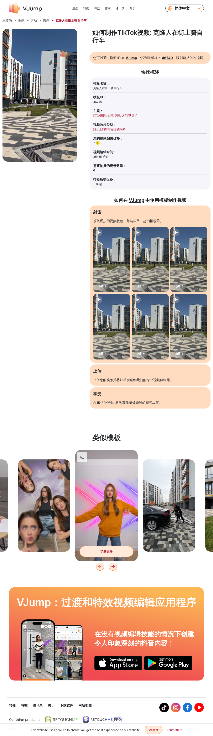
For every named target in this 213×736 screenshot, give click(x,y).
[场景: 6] (188, 326)
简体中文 (182, 8)
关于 (132, 8)
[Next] (113, 567)
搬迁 (46, 20)
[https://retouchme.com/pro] (102, 719)
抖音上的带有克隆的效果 (109, 129)
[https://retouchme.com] (61, 719)
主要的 (7, 20)
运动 (34, 20)
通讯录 (120, 8)
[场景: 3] (188, 259)
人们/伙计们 (129, 115)
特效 (97, 8)
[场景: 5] (150, 326)
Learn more (174, 729)
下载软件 (66, 705)
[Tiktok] (164, 707)
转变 (86, 8)
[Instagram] (176, 707)
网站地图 (85, 705)
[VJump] (25, 8)
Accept (153, 729)
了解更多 (44, 542)
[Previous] (100, 567)
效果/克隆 (114, 115)
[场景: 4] (111, 326)
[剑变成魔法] (38, 650)
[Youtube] (199, 707)
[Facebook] (187, 707)
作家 (108, 8)
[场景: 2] (150, 259)
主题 (75, 8)
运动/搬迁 (99, 115)
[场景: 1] (111, 259)
